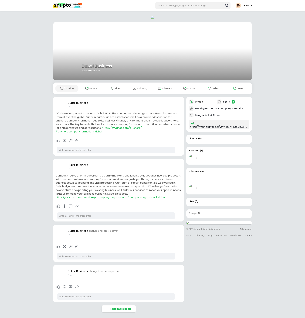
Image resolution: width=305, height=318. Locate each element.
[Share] (77, 140)
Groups (193, 213)
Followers (194, 171)
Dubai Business (97, 66)
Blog (210, 235)
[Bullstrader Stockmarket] (193, 158)
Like (58, 140)
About (189, 235)
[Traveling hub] (193, 179)
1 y (69, 106)
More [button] (247, 235)
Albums (193, 138)
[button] (192, 5)
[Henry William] (233, 179)
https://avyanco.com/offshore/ (122, 128)
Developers (235, 235)
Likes (191, 201)
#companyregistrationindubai (146, 197)
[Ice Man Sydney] (203, 179)
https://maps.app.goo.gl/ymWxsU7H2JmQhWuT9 (218, 126)
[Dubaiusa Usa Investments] (223, 179)
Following (194, 150)
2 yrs (70, 275)
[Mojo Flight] (213, 179)
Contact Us (221, 235)
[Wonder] (64, 140)
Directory (200, 235)
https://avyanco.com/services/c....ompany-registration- (91, 197)
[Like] (67, 140)
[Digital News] (203, 188)
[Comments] (70, 140)
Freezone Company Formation (226, 108)
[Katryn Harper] (243, 179)
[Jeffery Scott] (213, 188)
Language (247, 229)
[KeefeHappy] (193, 188)
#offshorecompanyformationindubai (79, 131)
